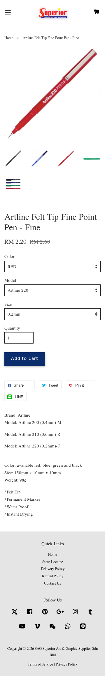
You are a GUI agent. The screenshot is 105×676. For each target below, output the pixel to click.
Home (8, 37)
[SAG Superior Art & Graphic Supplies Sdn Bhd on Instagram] (75, 614)
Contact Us (52, 583)
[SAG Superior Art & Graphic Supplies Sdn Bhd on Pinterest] (45, 614)
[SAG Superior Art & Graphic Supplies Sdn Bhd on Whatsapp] (68, 629)
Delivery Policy (52, 568)
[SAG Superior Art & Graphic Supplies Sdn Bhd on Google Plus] (60, 614)
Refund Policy (52, 576)
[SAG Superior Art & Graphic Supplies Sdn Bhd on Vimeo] (37, 629)
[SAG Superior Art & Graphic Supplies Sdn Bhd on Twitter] (14, 614)
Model (10, 280)
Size (8, 304)
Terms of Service (40, 664)
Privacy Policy (67, 664)
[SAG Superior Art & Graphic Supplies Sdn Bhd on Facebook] (30, 614)
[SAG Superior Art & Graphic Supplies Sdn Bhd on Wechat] (52, 629)
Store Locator (52, 561)
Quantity (12, 328)
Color (9, 256)
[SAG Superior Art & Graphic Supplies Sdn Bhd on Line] (83, 629)
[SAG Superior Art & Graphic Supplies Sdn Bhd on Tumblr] (90, 614)
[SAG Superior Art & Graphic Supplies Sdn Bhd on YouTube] (22, 629)
